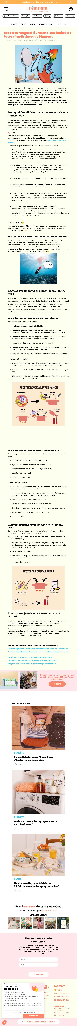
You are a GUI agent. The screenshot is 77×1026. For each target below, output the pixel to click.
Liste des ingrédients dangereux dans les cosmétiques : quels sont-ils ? (38, 648)
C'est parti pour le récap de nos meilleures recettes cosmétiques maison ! (38, 653)
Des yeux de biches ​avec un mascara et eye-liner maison (32, 664)
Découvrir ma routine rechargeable (38, 1022)
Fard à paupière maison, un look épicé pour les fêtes (30, 657)
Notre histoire (44, 992)
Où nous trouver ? (61, 993)
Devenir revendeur (61, 996)
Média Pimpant (45, 998)
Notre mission (44, 995)
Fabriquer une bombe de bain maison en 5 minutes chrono (32, 660)
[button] (6, 2)
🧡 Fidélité (58, 990)
